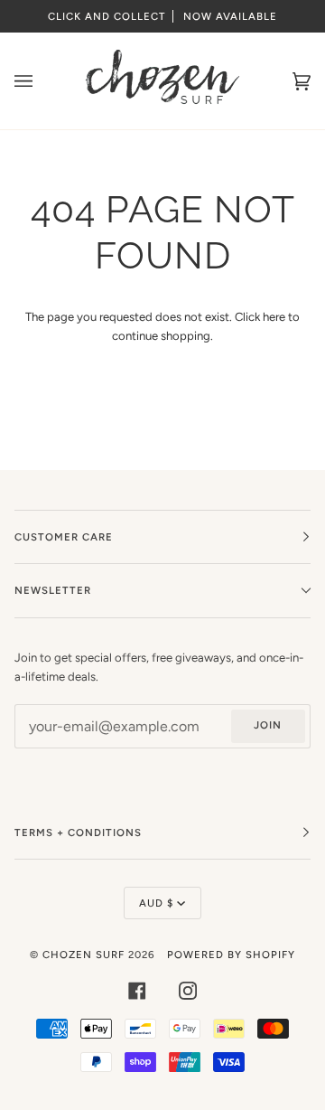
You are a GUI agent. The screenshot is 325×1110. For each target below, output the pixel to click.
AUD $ (156, 903)
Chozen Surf (85, 954)
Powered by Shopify (231, 954)
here (274, 317)
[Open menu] (41, 81)
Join (268, 725)
